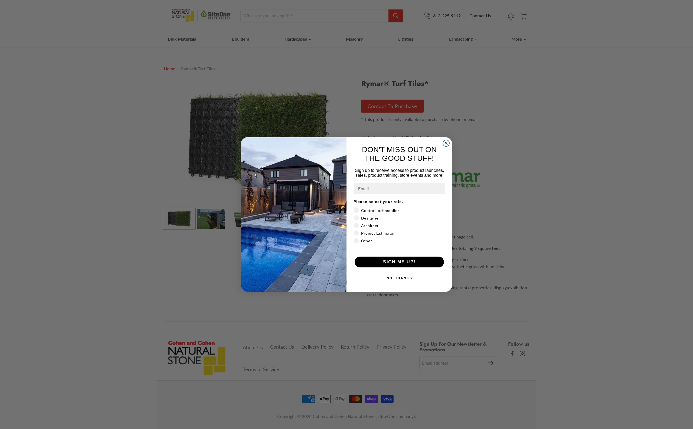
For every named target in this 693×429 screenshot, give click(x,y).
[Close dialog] (446, 143)
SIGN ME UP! (399, 262)
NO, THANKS (399, 278)
